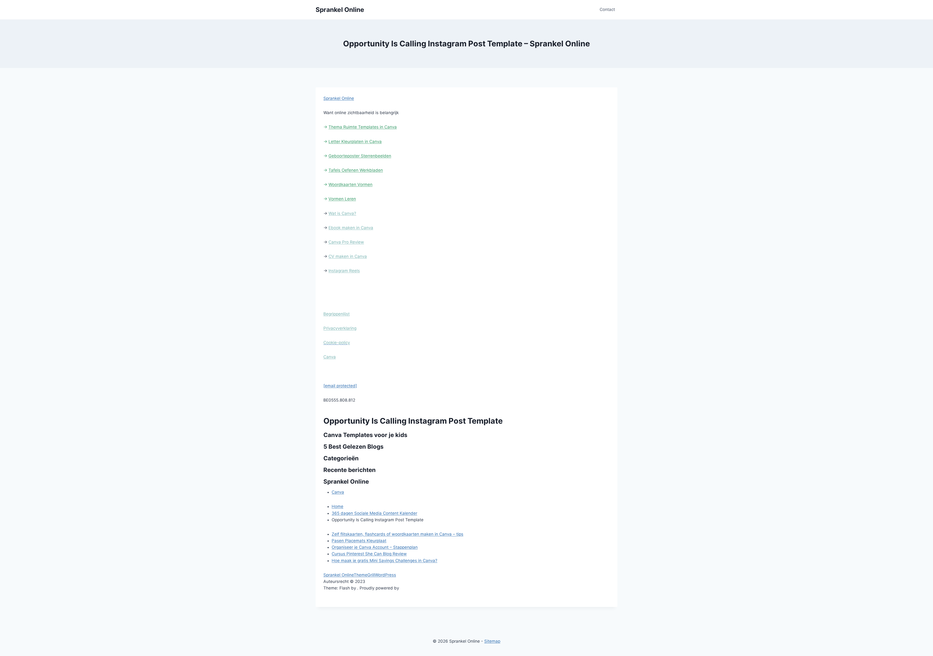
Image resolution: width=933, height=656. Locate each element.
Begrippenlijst (336, 313)
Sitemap (492, 641)
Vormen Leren (342, 198)
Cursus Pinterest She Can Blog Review (369, 553)
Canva (329, 356)
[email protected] (340, 385)
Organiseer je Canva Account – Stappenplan (375, 547)
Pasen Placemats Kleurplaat (359, 540)
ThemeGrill (364, 574)
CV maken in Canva (347, 256)
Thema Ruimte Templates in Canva (362, 127)
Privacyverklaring (339, 328)
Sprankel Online (338, 98)
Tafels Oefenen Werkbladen (355, 170)
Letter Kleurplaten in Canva (355, 141)
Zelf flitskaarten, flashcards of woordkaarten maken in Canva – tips (397, 534)
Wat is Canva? (342, 213)
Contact (607, 9)
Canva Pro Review (346, 242)
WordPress (385, 574)
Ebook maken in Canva (350, 227)
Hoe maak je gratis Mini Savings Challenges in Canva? (384, 560)
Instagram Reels (344, 270)
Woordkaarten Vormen (350, 184)
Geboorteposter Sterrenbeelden (359, 155)
